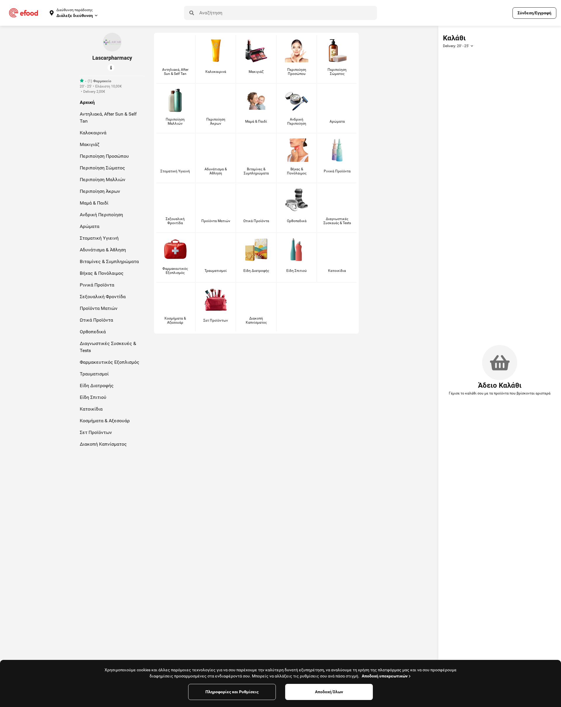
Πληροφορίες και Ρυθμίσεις (232, 691)
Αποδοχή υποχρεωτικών (385, 676)
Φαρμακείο (102, 81)
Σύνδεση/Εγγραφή (534, 13)
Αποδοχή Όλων (329, 691)
